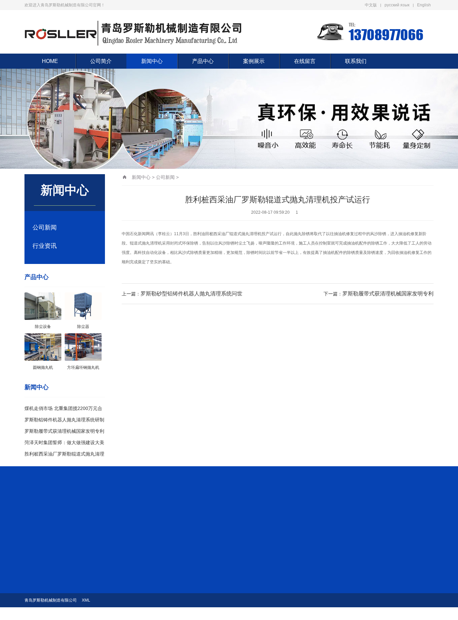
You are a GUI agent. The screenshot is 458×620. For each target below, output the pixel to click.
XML (86, 600)
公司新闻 (45, 227)
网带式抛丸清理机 (253, 539)
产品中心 (203, 61)
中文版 (371, 5)
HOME (50, 61)
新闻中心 (152, 61)
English (424, 5)
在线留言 (305, 61)
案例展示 (254, 61)
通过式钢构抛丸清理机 (257, 604)
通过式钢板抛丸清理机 (257, 582)
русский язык (397, 5)
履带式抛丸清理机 (253, 550)
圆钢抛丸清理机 (251, 614)
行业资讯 (45, 246)
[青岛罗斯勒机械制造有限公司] (133, 32)
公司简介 (101, 61)
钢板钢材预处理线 (253, 593)
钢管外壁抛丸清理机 (255, 571)
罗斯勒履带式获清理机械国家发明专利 (64, 431)
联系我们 (355, 61)
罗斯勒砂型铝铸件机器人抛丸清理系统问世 (191, 293)
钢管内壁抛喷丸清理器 (257, 561)
